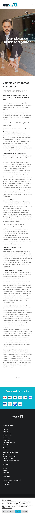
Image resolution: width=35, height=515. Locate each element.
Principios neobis (7, 436)
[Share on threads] (16, 378)
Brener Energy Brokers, (9, 103)
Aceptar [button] (18, 511)
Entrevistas (20, 45)
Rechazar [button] (24, 511)
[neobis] (10, 4)
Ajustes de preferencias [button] (8, 511)
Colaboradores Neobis (9, 442)
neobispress (6, 473)
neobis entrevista (7, 123)
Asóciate (5, 432)
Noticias (5, 468)
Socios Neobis (6, 440)
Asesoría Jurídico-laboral (9, 454)
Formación (5, 445)
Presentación (6, 438)
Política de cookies (7, 508)
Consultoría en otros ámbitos (11, 461)
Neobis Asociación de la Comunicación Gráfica (18, 46)
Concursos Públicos (8, 459)
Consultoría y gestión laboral (10, 452)
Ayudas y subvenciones (9, 457)
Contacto (5, 430)
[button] (31, 4)
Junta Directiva (7, 434)
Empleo (5, 471)
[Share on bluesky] (18, 378)
